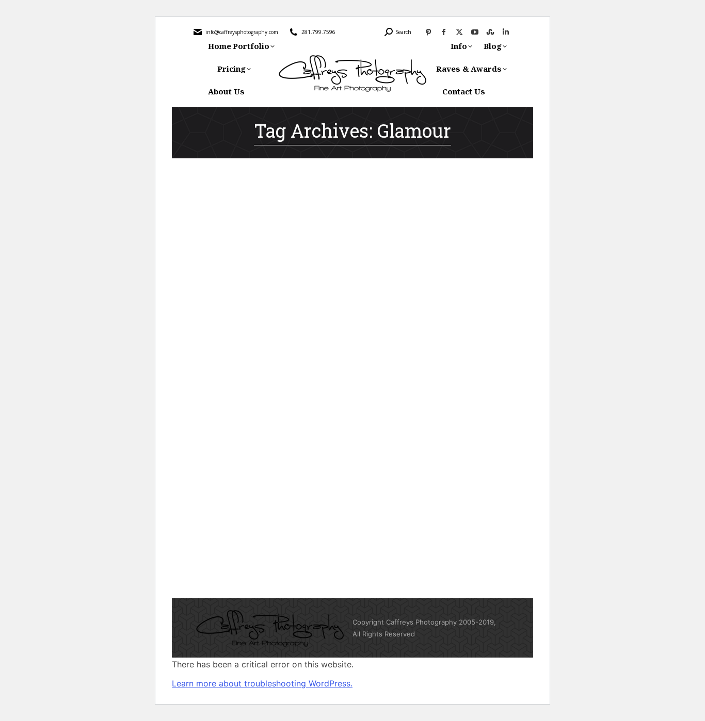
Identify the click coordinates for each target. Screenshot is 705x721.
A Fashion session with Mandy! (285, 495)
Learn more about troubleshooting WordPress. (262, 683)
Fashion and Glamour (237, 513)
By (301, 513)
